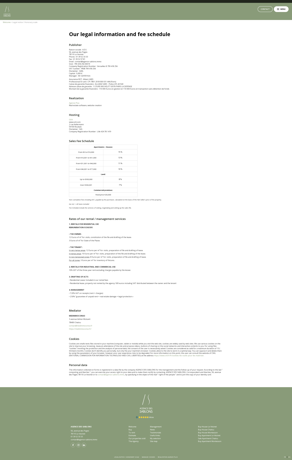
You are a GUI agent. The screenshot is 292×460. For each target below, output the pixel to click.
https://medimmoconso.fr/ (80, 329)
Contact (265, 9)
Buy (130, 429)
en (289, 457)
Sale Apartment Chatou (208, 438)
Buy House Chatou (206, 429)
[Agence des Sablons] (7, 16)
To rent (132, 432)
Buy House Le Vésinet (207, 426)
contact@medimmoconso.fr (80, 325)
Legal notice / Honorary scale (126, 457)
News (152, 429)
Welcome (132, 426)
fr (285, 457)
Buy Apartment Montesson (209, 441)
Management (156, 426)
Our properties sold (137, 438)
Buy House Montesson (208, 432)
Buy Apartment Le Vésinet (209, 435)
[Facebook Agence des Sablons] (73, 445)
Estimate (132, 435)
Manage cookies (148, 457)
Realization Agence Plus (168, 457)
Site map (153, 441)
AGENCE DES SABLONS (81, 426)
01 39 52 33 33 (77, 436)
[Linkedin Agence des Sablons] (84, 445)
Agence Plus (74, 103)
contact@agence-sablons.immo (111, 374)
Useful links (155, 435)
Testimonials (155, 432)
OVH (71, 119)
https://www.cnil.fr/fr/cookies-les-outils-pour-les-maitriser (179, 355)
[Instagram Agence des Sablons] (78, 445)
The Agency (134, 441)
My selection (155, 438)
